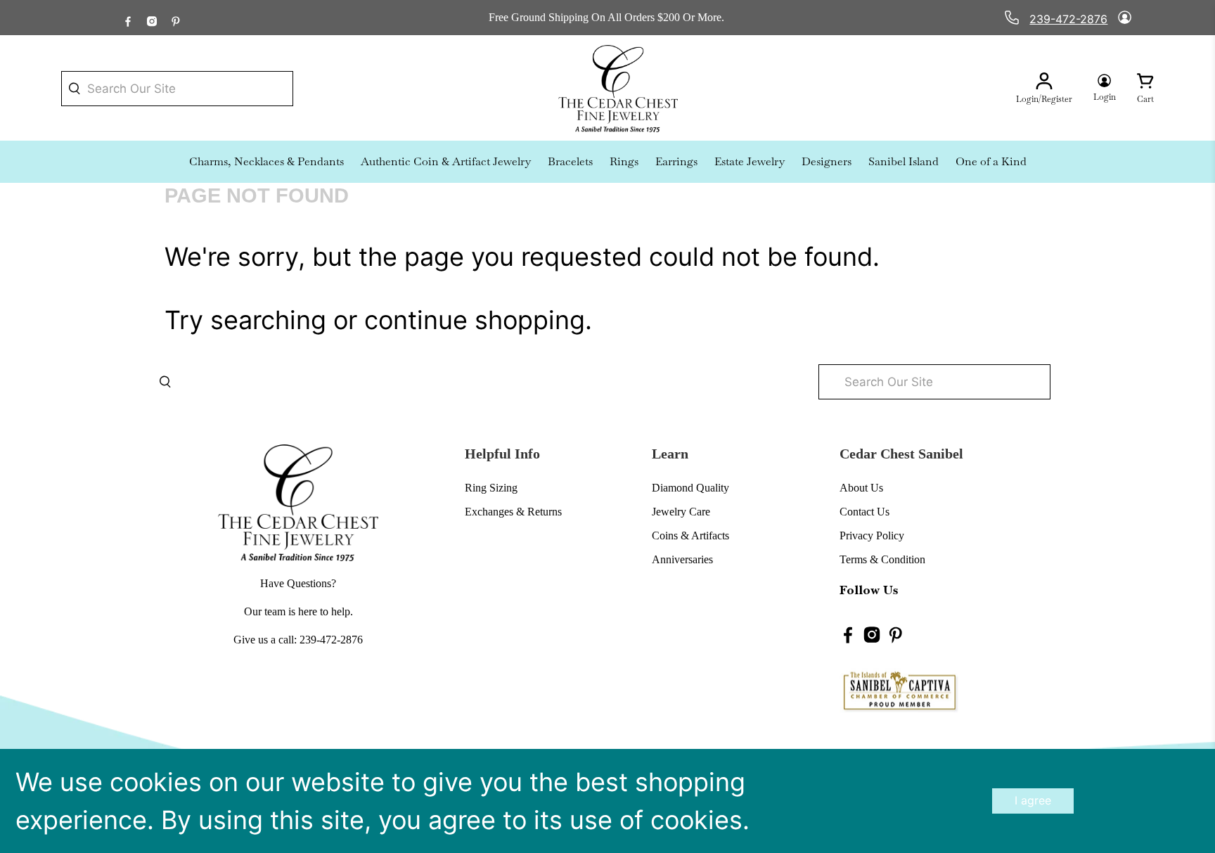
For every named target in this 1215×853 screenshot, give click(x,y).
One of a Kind (991, 161)
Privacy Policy (872, 535)
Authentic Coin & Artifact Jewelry (446, 161)
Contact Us (864, 512)
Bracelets (570, 161)
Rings (624, 161)
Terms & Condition (882, 559)
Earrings (676, 161)
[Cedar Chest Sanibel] (618, 88)
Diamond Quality (690, 488)
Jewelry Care (681, 512)
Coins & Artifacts (690, 535)
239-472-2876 (1068, 19)
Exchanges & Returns (513, 512)
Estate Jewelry (749, 161)
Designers (826, 161)
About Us (861, 488)
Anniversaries (682, 559)
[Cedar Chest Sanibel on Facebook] (128, 17)
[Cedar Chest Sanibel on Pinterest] (175, 17)
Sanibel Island (903, 161)
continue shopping (474, 319)
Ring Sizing (491, 488)
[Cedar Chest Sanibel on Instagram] (151, 17)
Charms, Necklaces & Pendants (266, 161)
